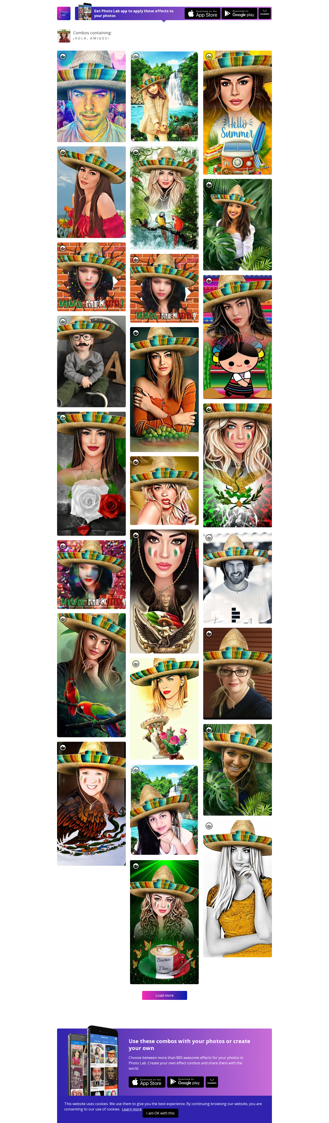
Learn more (132, 1109)
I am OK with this (160, 1113)
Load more (165, 995)
